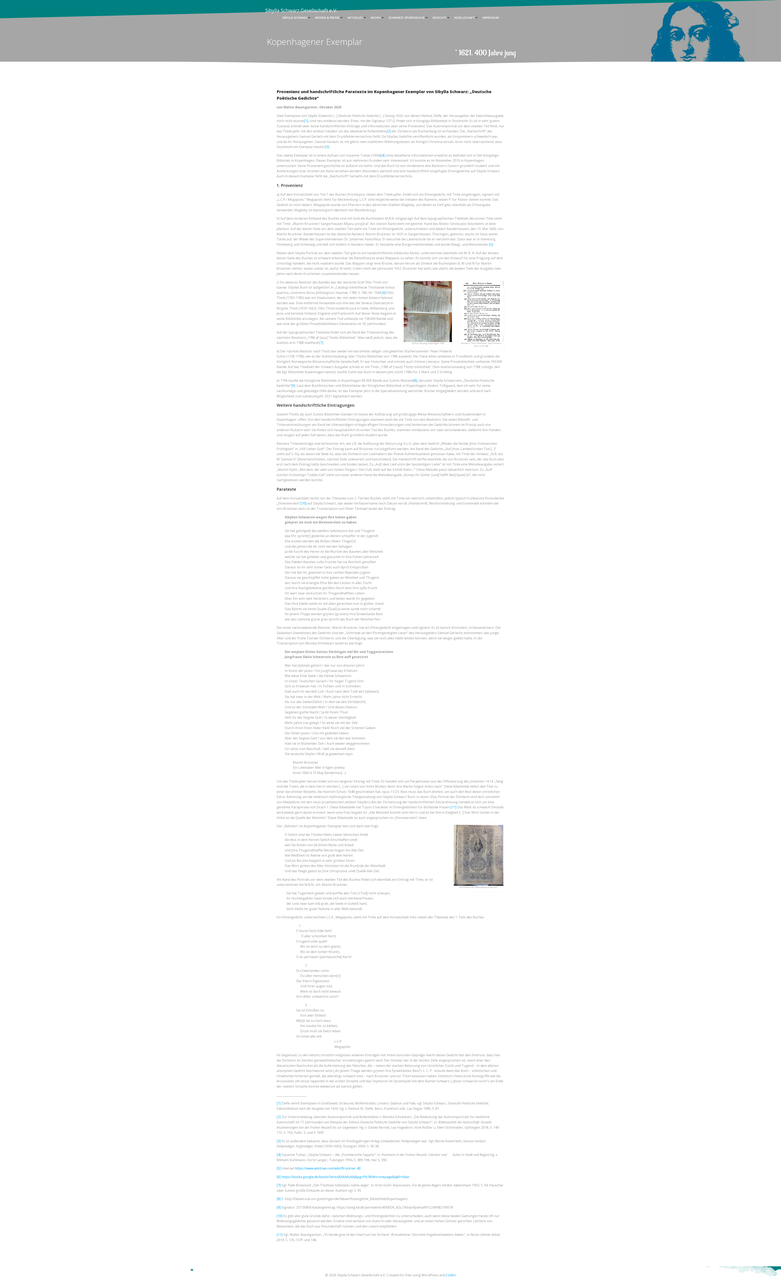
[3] (327, 147)
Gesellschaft (464, 18)
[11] (453, 807)
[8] (415, 380)
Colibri (451, 1275)
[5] (491, 244)
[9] (293, 385)
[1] (306, 121)
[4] (383, 155)
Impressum (490, 18)
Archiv (376, 18)
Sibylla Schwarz (294, 18)
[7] (321, 342)
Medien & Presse (327, 18)
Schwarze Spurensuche (406, 18)
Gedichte (439, 18)
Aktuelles (355, 18)
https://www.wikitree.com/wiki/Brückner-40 (328, 1168)
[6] (384, 292)
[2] (389, 131)
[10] (303, 503)
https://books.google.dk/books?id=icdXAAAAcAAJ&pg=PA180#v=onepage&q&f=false (345, 1177)
